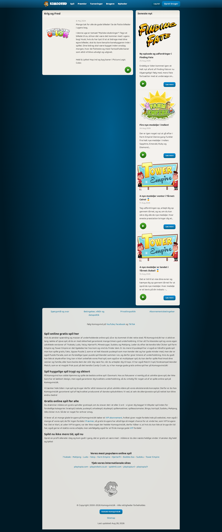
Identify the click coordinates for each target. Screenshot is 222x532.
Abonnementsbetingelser (162, 311)
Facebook (120, 324)
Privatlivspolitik (128, 311)
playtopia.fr (142, 467)
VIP (131, 428)
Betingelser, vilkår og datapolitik (94, 313)
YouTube (110, 324)
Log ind (157, 3)
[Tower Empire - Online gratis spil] (158, 176)
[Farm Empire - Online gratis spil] (158, 105)
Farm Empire (103, 457)
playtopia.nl (129, 467)
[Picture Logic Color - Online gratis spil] (128, 70)
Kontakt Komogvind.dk (111, 511)
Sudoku (140, 457)
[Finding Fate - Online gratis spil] (158, 34)
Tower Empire (152, 457)
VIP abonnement (114, 418)
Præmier (89, 421)
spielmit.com (115, 467)
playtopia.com (81, 467)
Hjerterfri (116, 457)
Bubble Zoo (128, 457)
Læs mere (169, 84)
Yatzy (92, 457)
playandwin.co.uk (98, 467)
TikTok (132, 324)
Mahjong (77, 457)
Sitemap (111, 518)
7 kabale (67, 457)
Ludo (85, 457)
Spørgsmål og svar (60, 311)
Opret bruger (171, 4)
